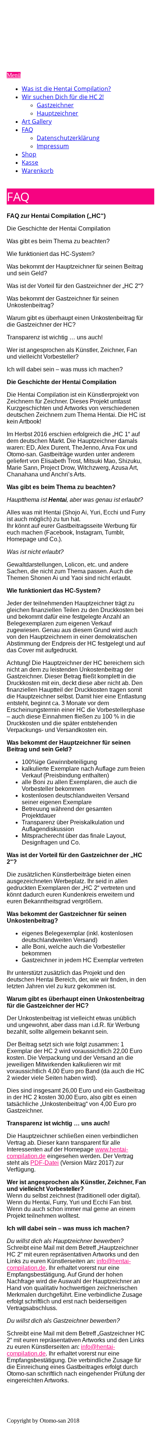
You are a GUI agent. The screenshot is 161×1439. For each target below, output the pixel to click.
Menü (14, 75)
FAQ (27, 130)
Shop (29, 154)
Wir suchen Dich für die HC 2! (63, 97)
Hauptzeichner (57, 113)
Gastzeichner (55, 105)
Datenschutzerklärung (68, 138)
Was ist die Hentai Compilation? (66, 89)
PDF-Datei (44, 1163)
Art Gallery (37, 121)
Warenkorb (38, 171)
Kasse (30, 162)
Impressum (53, 146)
